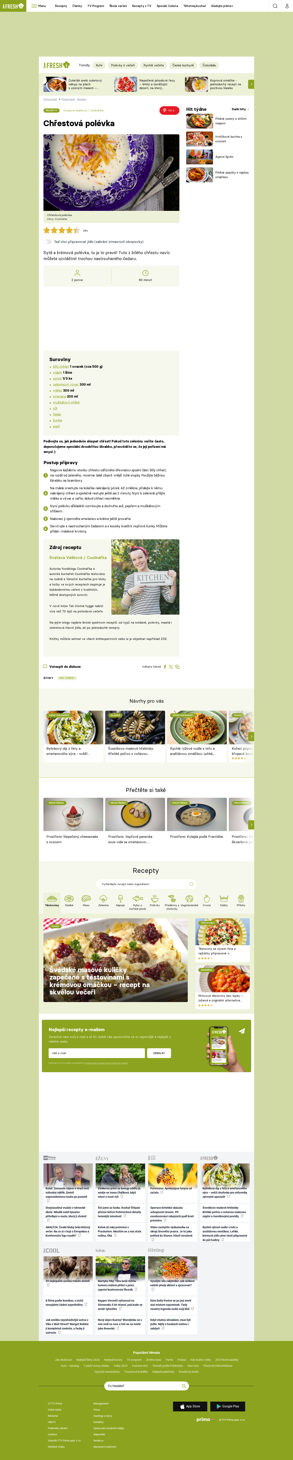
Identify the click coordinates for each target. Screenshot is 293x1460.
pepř (56, 426)
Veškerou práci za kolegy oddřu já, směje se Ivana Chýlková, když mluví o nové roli (119, 1193)
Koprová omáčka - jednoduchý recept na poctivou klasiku (225, 84)
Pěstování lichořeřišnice (217, 1365)
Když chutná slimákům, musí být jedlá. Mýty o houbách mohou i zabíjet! (170, 1324)
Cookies (52, 1434)
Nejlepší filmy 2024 (87, 1359)
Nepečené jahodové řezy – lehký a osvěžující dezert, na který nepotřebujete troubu (157, 86)
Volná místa (54, 1409)
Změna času (153, 1359)
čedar (57, 414)
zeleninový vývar (66, 384)
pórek (57, 378)
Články (77, 6)
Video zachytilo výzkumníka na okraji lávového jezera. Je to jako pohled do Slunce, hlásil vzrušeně (171, 1231)
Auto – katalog (70, 1365)
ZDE (164, 639)
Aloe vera (193, 1365)
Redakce (98, 1440)
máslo (57, 372)
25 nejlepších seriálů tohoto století (68, 1281)
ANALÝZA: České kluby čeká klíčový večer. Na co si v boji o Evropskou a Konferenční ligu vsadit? (68, 1231)
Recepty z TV (141, 6)
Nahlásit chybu (56, 1446)
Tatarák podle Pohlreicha (167, 1365)
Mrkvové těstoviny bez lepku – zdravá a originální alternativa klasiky (220, 1000)
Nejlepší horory (113, 1359)
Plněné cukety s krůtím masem (231, 121)
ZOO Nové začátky (226, 1359)
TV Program (95, 6)
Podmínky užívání (57, 1428)
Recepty (61, 6)
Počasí (182, 1359)
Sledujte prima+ (222, 6)
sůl (55, 408)
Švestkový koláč (189, 1371)
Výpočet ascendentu (107, 1371)
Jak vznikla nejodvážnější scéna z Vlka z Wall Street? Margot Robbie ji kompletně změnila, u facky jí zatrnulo (67, 1326)
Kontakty (98, 1422)
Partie (169, 1359)
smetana (59, 396)
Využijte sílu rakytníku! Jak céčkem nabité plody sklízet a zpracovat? (172, 1283)
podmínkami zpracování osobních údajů (106, 1063)
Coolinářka (84, 569)
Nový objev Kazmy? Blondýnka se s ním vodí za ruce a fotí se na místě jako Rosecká (120, 1324)
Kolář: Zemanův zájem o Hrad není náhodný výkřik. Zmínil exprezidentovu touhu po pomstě (67, 1193)
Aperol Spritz (224, 157)
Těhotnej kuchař (194, 6)
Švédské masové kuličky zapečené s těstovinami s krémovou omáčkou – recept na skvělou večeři (99, 981)
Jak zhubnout (63, 1359)
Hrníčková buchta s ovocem (228, 139)
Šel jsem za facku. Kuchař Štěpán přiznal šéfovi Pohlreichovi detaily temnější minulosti (119, 1212)
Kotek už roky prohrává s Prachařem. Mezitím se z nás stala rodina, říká (119, 1231)
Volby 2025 (121, 1365)
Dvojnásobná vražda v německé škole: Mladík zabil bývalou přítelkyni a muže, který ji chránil (66, 1212)
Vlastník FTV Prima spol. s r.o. (64, 1440)
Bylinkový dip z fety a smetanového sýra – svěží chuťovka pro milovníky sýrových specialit (67, 751)
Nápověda (99, 1434)
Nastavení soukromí (104, 1446)
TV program (134, 1359)
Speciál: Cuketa (167, 6)
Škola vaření (118, 6)
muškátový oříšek (66, 402)
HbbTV (52, 1422)
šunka (57, 420)
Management (100, 1403)
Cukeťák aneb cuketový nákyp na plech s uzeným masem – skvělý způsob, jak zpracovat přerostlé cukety (85, 90)
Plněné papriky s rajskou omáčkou (232, 175)
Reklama (53, 1415)
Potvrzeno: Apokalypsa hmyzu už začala (171, 1190)
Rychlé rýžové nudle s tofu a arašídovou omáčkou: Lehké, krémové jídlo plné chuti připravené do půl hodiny (192, 751)
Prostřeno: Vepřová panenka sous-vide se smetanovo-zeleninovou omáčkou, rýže (130, 839)
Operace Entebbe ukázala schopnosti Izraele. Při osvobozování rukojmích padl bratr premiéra (172, 1214)
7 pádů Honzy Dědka (96, 1365)
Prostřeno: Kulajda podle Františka (196, 836)
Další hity (239, 109)
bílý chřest (61, 366)
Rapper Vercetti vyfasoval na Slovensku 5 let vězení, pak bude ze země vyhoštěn (120, 1305)
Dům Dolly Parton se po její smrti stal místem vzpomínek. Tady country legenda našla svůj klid (170, 1305)
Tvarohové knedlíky (136, 1371)
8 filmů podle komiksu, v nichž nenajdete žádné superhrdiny (64, 1302)
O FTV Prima (55, 1403)
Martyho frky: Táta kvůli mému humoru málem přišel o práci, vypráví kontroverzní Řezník (117, 1285)
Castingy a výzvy (102, 1415)
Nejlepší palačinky (163, 1371)
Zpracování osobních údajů (108, 1428)
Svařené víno (140, 1365)
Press (96, 1409)
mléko (57, 390)
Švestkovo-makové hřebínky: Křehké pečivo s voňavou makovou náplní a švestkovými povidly (132, 751)
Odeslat (159, 1053)
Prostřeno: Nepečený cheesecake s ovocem (72, 839)
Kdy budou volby (200, 1359)
